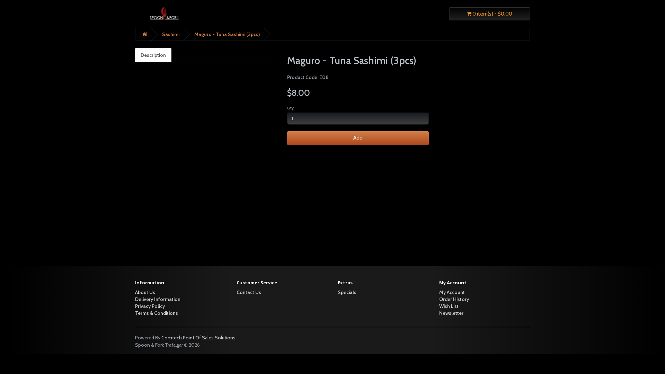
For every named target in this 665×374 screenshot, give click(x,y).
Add (358, 138)
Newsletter (451, 313)
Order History (454, 299)
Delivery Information (157, 299)
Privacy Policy (150, 306)
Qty (290, 107)
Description (153, 55)
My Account (452, 292)
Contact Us (249, 292)
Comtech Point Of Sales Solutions (198, 338)
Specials (347, 292)
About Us (145, 292)
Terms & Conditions (156, 313)
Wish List (449, 306)
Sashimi (170, 34)
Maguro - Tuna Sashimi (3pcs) (227, 34)
